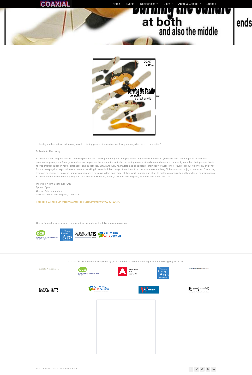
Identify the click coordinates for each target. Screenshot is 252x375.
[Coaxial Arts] (56, 4)
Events (130, 3)
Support (211, 3)
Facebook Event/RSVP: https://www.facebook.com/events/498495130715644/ (78, 201)
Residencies (147, 3)
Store (167, 3)
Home (116, 3)
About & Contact (188, 3)
